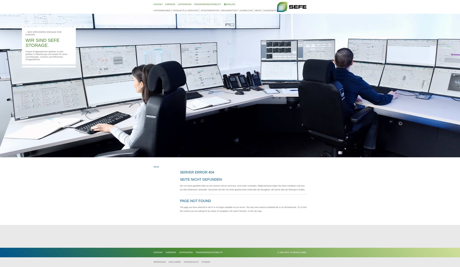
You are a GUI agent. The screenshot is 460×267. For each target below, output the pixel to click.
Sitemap (205, 262)
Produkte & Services (186, 10)
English (230, 4)
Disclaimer (175, 262)
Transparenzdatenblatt (207, 4)
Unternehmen (162, 10)
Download (246, 10)
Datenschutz (191, 262)
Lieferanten (184, 4)
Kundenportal (272, 10)
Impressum (160, 262)
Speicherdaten (210, 10)
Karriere (170, 4)
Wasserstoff (229, 10)
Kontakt (158, 4)
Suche (156, 167)
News (258, 10)
